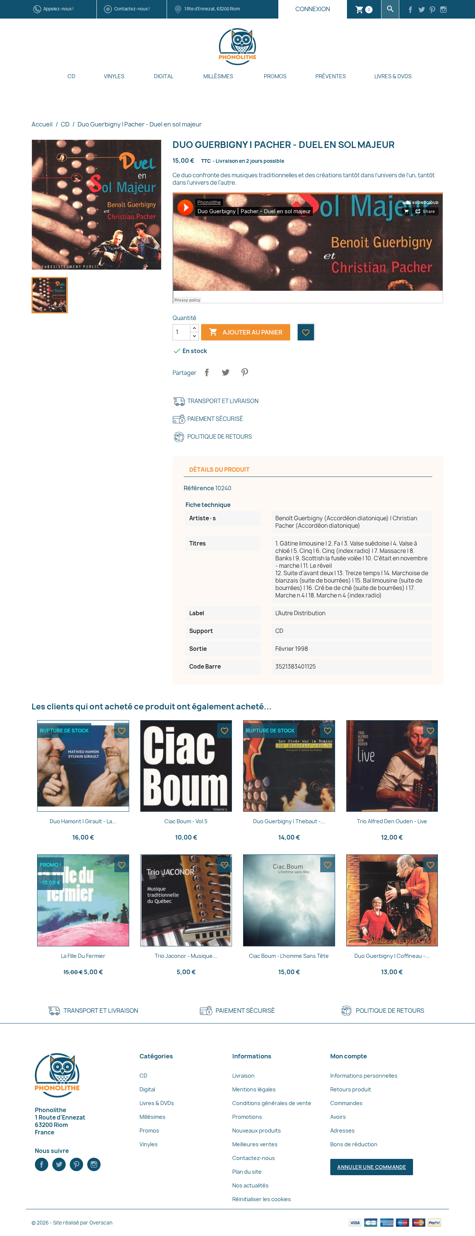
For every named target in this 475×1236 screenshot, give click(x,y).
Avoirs (338, 1116)
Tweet (225, 372)
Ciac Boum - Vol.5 (185, 821)
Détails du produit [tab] (219, 470)
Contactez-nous (253, 1157)
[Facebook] (410, 10)
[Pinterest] (432, 10)
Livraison (243, 1075)
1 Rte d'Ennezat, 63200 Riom (212, 8)
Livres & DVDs (393, 76)
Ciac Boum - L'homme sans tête (289, 955)
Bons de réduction (353, 1144)
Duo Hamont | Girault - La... (83, 821)
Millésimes (218, 76)
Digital (163, 76)
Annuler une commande (371, 1167)
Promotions (247, 1116)
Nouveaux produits (256, 1130)
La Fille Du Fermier (83, 955)
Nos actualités (250, 1185)
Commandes (346, 1103)
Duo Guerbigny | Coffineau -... (392, 955)
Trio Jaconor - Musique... (186, 955)
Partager (206, 372)
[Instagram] (443, 10)
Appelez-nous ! (58, 8)
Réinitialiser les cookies (261, 1199)
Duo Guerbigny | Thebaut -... (289, 821)
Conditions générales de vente (271, 1103)
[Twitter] (421, 10)
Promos (275, 76)
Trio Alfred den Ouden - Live (392, 821)
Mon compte (348, 1056)
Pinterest (244, 372)
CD (71, 76)
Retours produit (350, 1089)
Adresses (342, 1130)
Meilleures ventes (255, 1144)
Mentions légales (254, 1089)
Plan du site (247, 1171)
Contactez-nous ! (132, 8)
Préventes (330, 76)
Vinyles (114, 76)
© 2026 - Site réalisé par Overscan (72, 1222)
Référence (199, 488)
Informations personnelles (363, 1075)
